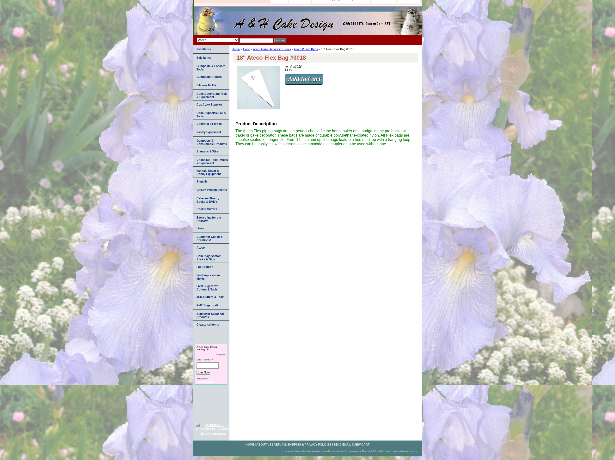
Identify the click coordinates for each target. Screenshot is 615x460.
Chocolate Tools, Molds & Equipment (212, 161)
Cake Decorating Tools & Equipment (212, 95)
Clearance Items (208, 324)
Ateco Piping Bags (306, 49)
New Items (204, 49)
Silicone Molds (206, 85)
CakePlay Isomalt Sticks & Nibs (209, 257)
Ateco (246, 49)
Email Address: (204, 359)
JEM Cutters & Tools (210, 297)
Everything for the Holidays (209, 219)
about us (263, 444)
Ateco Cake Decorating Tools (272, 49)
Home (236, 49)
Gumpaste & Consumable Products (212, 142)
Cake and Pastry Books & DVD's (208, 200)
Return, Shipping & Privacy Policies (302, 444)
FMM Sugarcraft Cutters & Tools (207, 287)
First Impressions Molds (209, 277)
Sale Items (204, 57)
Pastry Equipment (209, 132)
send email (342, 444)
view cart (361, 444)
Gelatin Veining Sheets (212, 190)
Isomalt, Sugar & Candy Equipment (209, 172)
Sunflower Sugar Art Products (210, 315)
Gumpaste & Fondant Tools (211, 67)
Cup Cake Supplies (209, 104)
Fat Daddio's (205, 267)
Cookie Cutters (207, 209)
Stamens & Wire (208, 151)
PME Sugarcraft (207, 305)
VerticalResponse (206, 381)
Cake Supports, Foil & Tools (211, 114)
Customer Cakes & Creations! (210, 238)
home (250, 444)
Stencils (202, 181)
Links (200, 228)
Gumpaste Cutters (209, 77)
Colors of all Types (209, 124)
